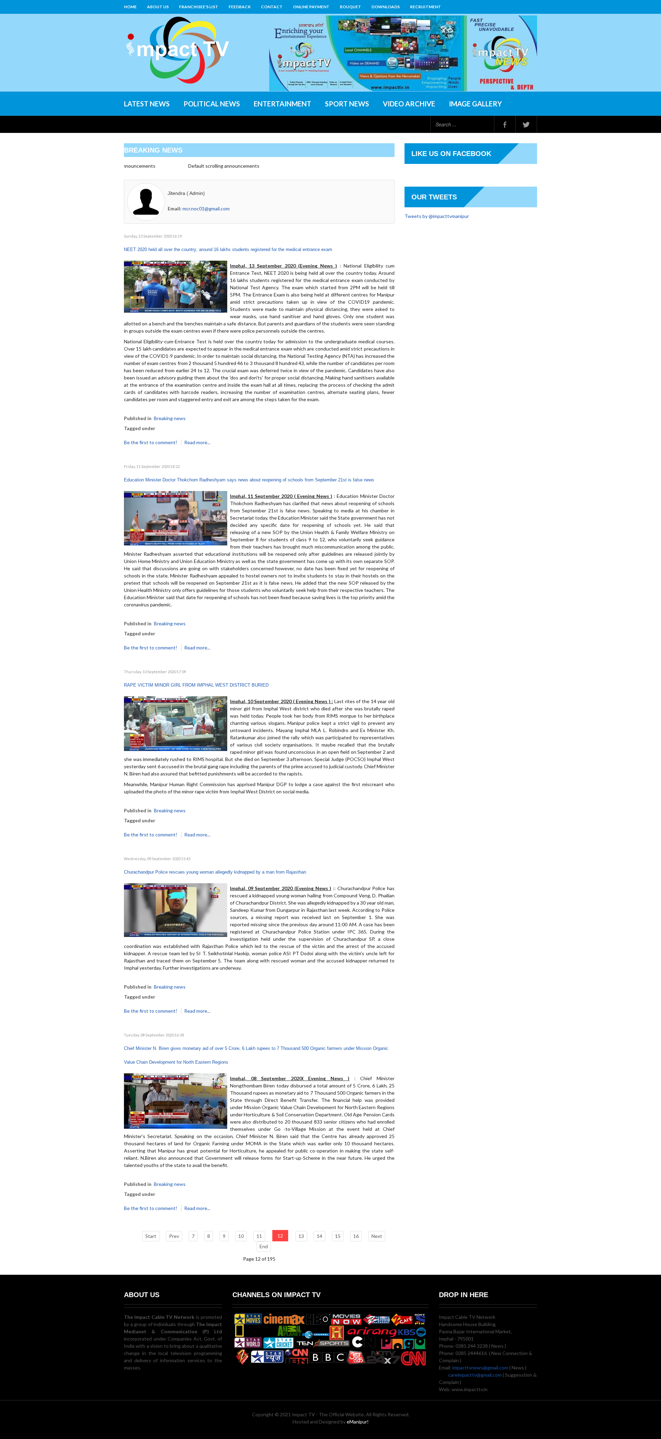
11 (259, 1236)
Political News (211, 104)
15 (337, 1236)
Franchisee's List (198, 6)
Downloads (385, 6)
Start (150, 1236)
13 (301, 1236)
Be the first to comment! (151, 442)
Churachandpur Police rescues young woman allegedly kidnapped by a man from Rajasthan (215, 872)
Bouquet (350, 6)
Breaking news (170, 418)
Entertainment (282, 104)
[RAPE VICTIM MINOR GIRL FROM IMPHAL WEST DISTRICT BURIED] (175, 723)
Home (130, 6)
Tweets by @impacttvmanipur (437, 216)
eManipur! (358, 1422)
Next (376, 1236)
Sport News (347, 104)
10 (241, 1236)
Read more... (197, 442)
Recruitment (425, 6)
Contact (272, 6)
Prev (174, 1236)
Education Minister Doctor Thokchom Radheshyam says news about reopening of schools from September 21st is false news (249, 479)
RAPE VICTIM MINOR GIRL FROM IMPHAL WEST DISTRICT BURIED (196, 685)
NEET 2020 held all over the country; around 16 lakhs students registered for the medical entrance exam (228, 249)
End (264, 1246)
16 (356, 1236)
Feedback (240, 6)
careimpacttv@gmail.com (475, 1375)
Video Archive (409, 104)
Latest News (147, 104)
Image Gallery (475, 104)
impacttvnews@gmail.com (480, 1367)
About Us (158, 6)
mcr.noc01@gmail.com (206, 208)
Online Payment (311, 6)
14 (319, 1236)
